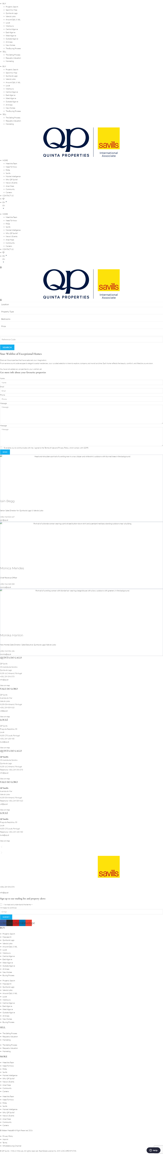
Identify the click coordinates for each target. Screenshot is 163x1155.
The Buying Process (13, 48)
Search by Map (11, 10)
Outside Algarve (12, 39)
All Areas (9, 42)
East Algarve (10, 32)
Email (2, 387)
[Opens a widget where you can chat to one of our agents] (153, 1150)
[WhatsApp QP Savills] (1, 300)
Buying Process (8, 975)
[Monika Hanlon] (81, 611)
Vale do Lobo (11, 16)
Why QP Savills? (12, 179)
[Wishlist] (3, 199)
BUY (4, 3)
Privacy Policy (63, 448)
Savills (8, 173)
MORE (5, 160)
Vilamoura (10, 26)
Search (7, 347)
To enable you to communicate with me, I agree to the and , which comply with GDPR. (46, 448)
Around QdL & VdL (13, 19)
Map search (7, 937)
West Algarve (11, 35)
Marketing (10, 61)
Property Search (12, 7)
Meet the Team (11, 163)
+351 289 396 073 (7, 887)
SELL (4, 51)
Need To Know (11, 167)
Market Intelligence (13, 176)
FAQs (8, 170)
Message (3, 403)
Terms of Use (50, 448)
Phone (2, 395)
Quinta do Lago (12, 13)
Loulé (8, 23)
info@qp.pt (4, 892)
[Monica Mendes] (81, 544)
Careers (9, 192)
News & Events (11, 183)
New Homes (10, 45)
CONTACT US (8, 195)
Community (10, 189)
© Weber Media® (7, 1130)
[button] (83, 205)
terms (28, 904)
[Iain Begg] (81, 476)
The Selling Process (13, 55)
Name (2, 378)
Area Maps (10, 186)
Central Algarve (12, 29)
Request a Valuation (13, 58)
